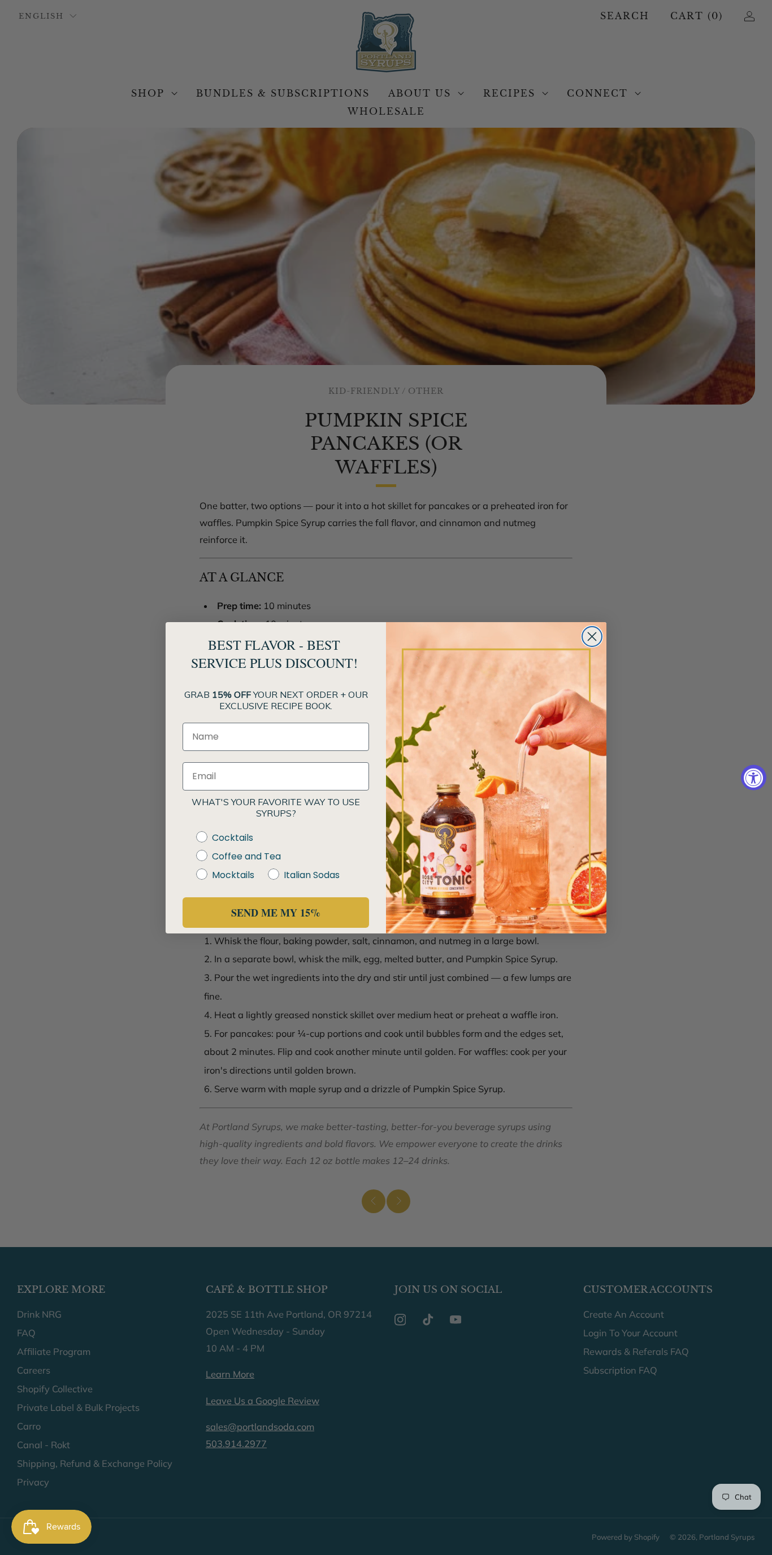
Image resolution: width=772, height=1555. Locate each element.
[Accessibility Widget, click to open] (753, 777)
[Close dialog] (592, 636)
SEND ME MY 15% (275, 912)
